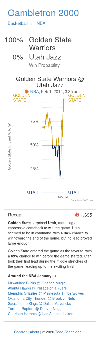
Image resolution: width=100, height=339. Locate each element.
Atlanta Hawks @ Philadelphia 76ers (37, 288)
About (34, 331)
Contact (20, 331)
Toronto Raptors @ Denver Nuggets (37, 308)
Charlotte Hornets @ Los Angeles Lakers (41, 313)
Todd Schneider (68, 331)
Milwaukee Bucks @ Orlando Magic (36, 282)
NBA (34, 91)
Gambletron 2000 (43, 12)
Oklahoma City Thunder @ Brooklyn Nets (41, 298)
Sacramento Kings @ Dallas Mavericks (39, 303)
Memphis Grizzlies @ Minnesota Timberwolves (46, 293)
